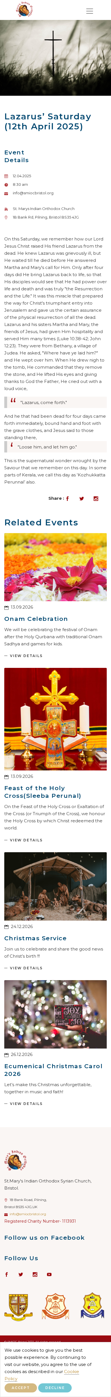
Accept (21, 1388)
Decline (55, 1388)
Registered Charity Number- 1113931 (40, 1221)
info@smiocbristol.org (28, 1214)
